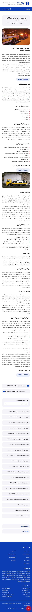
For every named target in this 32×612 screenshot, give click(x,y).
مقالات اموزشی (26, 563)
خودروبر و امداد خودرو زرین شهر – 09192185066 (18, 450)
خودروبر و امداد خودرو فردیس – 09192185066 (15, 391)
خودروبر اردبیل (25, 531)
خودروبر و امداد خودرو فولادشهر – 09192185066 (18, 472)
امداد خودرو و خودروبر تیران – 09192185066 (19, 466)
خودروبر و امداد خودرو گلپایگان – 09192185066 (18, 444)
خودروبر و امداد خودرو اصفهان (22, 510)
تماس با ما (13, 551)
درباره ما (27, 557)
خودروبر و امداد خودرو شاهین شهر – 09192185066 (17, 488)
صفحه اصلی (26, 551)
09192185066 (23, 79)
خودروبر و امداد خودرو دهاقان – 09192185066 (18, 433)
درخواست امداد (5, 9)
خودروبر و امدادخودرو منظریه (22, 516)
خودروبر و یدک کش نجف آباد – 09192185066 (19, 494)
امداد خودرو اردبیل (25, 526)
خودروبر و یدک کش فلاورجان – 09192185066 (19, 422)
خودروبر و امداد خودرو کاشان (22, 505)
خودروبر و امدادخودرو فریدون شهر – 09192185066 (18, 439)
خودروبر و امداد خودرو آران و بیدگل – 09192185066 (18, 455)
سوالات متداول (12, 557)
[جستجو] (6, 403)
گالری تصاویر (26, 560)
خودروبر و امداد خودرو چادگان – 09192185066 (19, 428)
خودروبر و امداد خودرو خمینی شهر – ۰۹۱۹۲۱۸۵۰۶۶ (18, 499)
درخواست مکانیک (11, 554)
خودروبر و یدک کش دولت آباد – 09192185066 (17, 386)
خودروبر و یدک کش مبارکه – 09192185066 (19, 461)
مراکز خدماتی (12, 560)
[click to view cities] (28, 608)
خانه (26, 23)
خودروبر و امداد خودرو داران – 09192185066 (19, 483)
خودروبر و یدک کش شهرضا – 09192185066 (19, 477)
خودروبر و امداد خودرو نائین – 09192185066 (19, 411)
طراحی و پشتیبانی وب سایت (23, 608)
